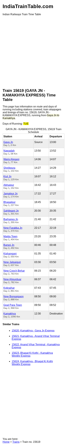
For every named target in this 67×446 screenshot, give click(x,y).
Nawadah (9, 150)
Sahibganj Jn (11, 210)
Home (6, 441)
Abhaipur (8, 185)
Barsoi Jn (8, 245)
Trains (16, 441)
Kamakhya (9, 313)
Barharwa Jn (10, 219)
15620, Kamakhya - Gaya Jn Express (33, 330)
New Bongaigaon (13, 296)
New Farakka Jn (12, 227)
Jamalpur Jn (10, 193)
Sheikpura (9, 167)
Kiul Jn (7, 176)
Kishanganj (10, 253)
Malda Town (10, 236)
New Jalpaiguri (12, 262)
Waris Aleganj (11, 159)
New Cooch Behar (14, 270)
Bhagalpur (9, 202)
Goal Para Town (12, 305)
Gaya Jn (8, 142)
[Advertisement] (33, 51)
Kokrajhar (9, 287)
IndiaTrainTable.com (28, 6)
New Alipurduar (12, 279)
